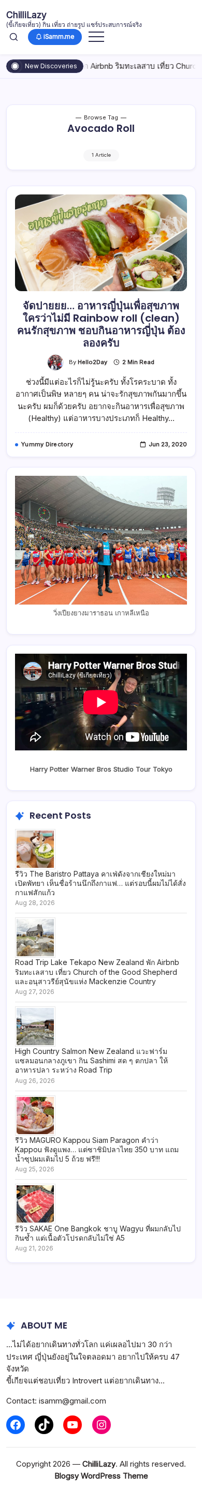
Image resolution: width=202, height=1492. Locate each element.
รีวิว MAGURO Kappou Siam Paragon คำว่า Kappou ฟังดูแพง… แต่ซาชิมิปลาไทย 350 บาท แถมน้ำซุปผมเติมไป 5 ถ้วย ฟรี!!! (97, 1149)
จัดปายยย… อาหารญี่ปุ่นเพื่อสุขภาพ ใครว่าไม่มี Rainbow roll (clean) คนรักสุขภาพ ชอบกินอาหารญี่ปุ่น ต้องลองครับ (101, 324)
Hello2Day (92, 362)
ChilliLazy (26, 14)
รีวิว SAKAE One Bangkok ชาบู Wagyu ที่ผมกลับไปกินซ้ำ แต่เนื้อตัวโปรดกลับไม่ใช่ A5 (98, 1233)
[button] (13, 36)
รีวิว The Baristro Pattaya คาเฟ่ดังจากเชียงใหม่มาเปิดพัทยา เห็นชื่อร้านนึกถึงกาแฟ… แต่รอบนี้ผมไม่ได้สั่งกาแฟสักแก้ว (100, 883)
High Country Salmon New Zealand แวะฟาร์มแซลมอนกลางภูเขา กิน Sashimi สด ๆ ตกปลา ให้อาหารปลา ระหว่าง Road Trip (91, 1060)
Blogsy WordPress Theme (101, 1476)
